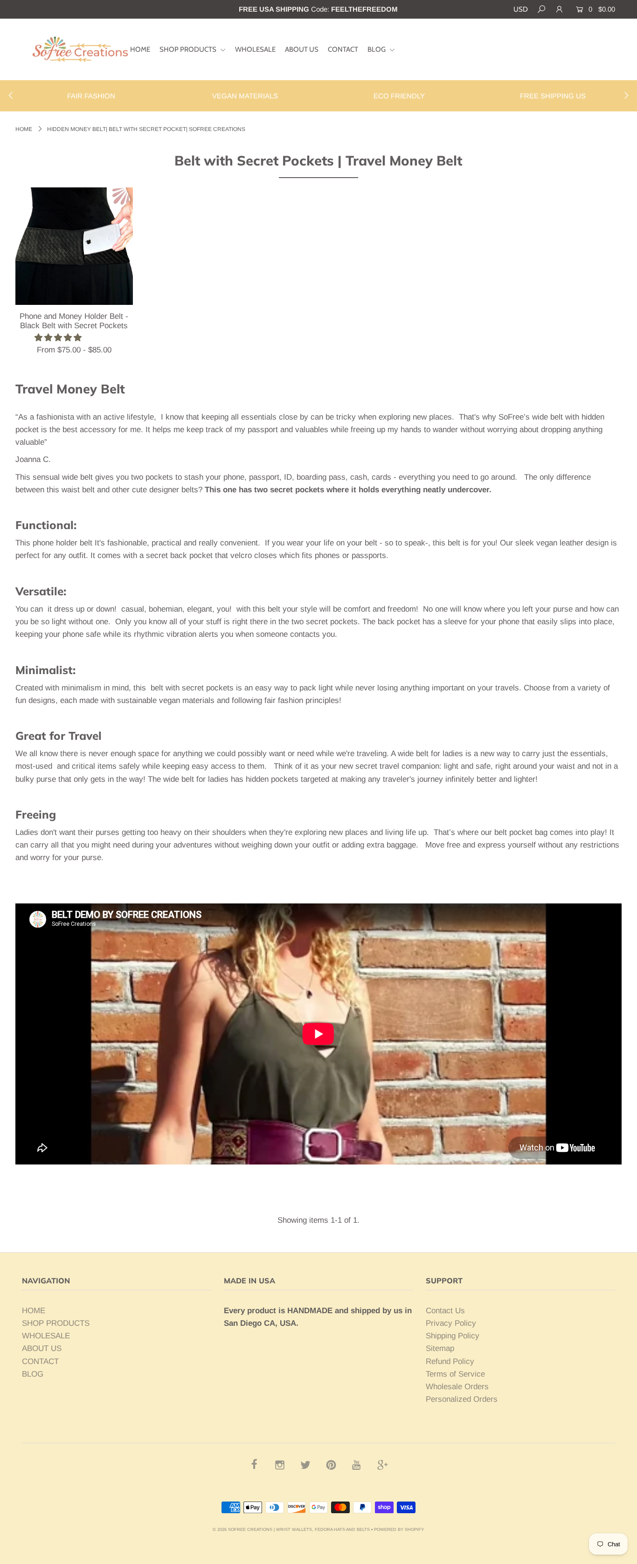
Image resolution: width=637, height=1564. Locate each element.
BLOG (377, 49)
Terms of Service (455, 1374)
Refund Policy (450, 1361)
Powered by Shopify (399, 1529)
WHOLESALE (255, 49)
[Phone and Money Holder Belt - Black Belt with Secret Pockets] (74, 246)
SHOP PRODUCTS (188, 49)
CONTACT (343, 49)
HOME (140, 49)
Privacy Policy (451, 1323)
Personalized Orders (462, 1399)
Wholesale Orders (457, 1386)
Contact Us (445, 1310)
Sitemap (440, 1348)
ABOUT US (301, 49)
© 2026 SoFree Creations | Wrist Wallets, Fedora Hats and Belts (291, 1529)
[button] (59, 337)
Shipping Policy (452, 1335)
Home (23, 129)
